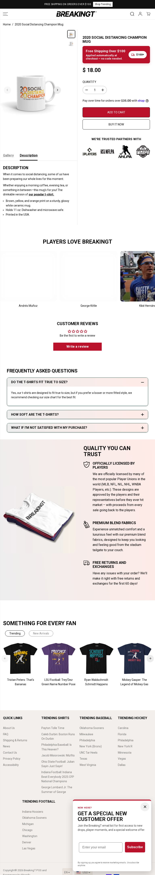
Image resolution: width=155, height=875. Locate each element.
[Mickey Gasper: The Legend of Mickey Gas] (134, 658)
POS (39, 870)
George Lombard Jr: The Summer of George (56, 789)
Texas (83, 758)
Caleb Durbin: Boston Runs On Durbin (58, 736)
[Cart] (148, 14)
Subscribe (135, 847)
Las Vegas (28, 848)
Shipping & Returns (15, 740)
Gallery (8, 155)
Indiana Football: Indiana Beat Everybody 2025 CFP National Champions (57, 777)
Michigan (28, 824)
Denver (26, 842)
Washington (29, 836)
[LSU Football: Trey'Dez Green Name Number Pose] (58, 658)
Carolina (123, 728)
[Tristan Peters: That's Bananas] (21, 658)
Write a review (77, 346)
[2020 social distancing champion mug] (32, 89)
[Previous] (7, 90)
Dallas (122, 765)
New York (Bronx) (91, 746)
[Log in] (140, 14)
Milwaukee (86, 734)
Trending (15, 633)
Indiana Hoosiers (32, 811)
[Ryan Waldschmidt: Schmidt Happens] (96, 658)
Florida (122, 734)
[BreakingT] (76, 14)
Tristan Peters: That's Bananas (20, 682)
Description (29, 155)
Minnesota (124, 752)
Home (7, 24)
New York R (125, 746)
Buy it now (116, 124)
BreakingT (30, 870)
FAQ (5, 734)
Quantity (89, 81)
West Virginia (88, 765)
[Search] (132, 14)
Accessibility (11, 765)
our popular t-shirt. (41, 194)
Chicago (27, 830)
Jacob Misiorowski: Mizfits (58, 755)
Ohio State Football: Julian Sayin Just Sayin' (57, 764)
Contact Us (10, 752)
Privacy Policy (11, 758)
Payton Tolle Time (52, 728)
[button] (5, 14)
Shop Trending (103, 4)
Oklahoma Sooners (92, 728)
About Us (9, 728)
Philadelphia (87, 740)
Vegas (122, 758)
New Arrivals (41, 633)
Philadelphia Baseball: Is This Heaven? (56, 747)
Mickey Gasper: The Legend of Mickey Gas (134, 682)
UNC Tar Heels (88, 752)
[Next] (57, 90)
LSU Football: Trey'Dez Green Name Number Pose (58, 682)
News (6, 746)
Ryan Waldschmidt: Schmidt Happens (96, 682)
